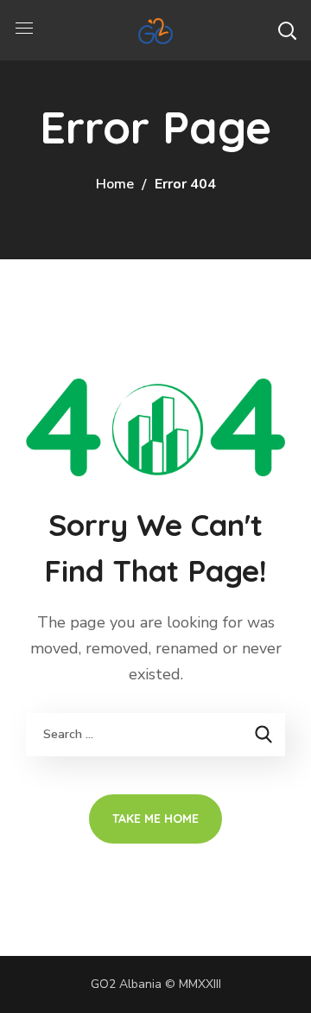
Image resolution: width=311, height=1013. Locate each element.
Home (115, 184)
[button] (286, 30)
